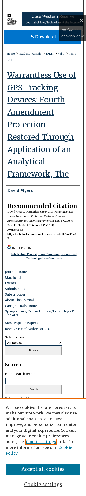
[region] (43, 447)
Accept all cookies (43, 469)
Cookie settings (41, 441)
